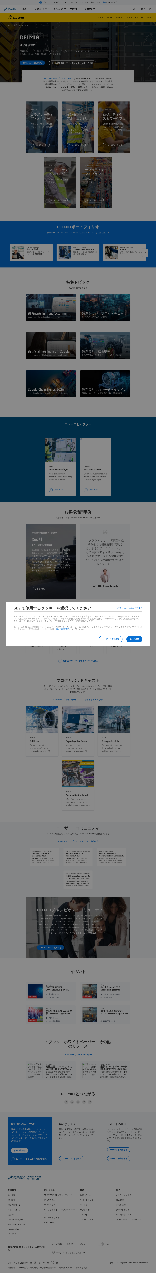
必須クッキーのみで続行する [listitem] (129, 608)
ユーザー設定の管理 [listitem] (110, 639)
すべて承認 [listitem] (134, 639)
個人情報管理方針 (63, 629)
